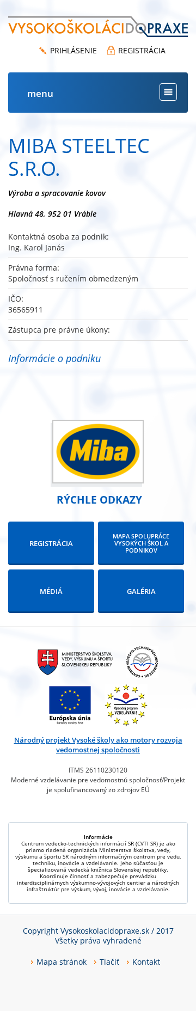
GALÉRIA (141, 591)
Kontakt (146, 962)
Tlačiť (109, 962)
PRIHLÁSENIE (73, 50)
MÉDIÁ (51, 591)
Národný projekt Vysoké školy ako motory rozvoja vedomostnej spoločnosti (98, 745)
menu (40, 93)
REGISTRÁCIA (142, 50)
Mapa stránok (61, 962)
